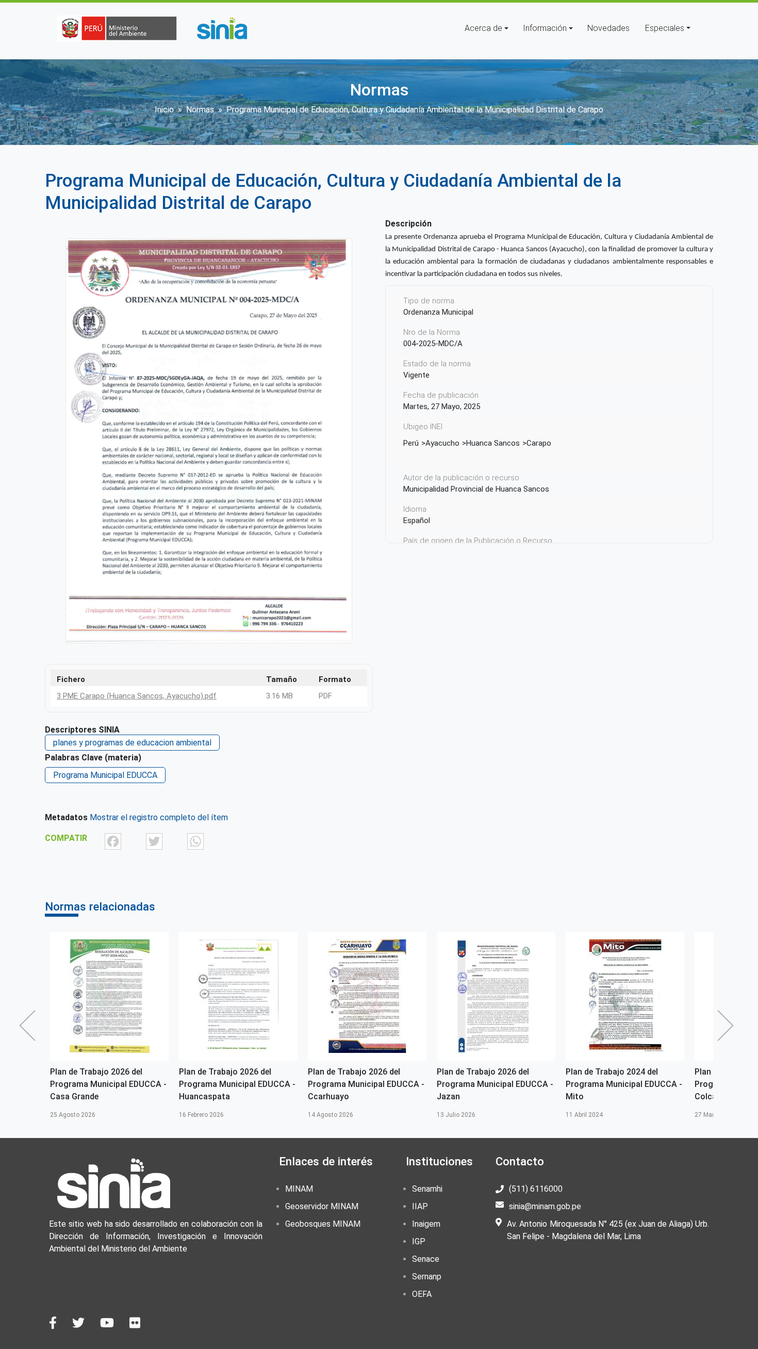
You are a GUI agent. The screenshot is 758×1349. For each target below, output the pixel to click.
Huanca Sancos (493, 443)
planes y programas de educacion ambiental (132, 742)
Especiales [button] (664, 28)
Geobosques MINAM (322, 1224)
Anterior (30, 1025)
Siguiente (728, 1025)
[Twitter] (154, 841)
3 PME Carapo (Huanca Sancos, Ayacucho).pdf (137, 696)
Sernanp (426, 1276)
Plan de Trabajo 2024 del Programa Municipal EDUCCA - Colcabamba (624, 1084)
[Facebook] (113, 841)
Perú (411, 443)
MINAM (299, 1189)
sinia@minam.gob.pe (545, 1206)
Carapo (538, 443)
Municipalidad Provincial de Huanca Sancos (476, 489)
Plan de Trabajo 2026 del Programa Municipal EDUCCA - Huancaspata (108, 1084)
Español (416, 520)
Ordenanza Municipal (438, 312)
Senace (425, 1259)
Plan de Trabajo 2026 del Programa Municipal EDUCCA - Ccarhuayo (237, 1084)
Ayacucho (442, 443)
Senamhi (427, 1189)
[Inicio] (221, 28)
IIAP (420, 1206)
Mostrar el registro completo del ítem (159, 817)
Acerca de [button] (483, 28)
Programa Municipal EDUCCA (105, 775)
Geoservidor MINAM (321, 1206)
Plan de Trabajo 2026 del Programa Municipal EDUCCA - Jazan (366, 1084)
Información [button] (545, 28)
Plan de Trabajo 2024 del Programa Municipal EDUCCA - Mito (495, 1084)
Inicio (164, 110)
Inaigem (426, 1224)
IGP (418, 1241)
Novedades (608, 28)
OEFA (422, 1294)
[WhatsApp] (195, 841)
